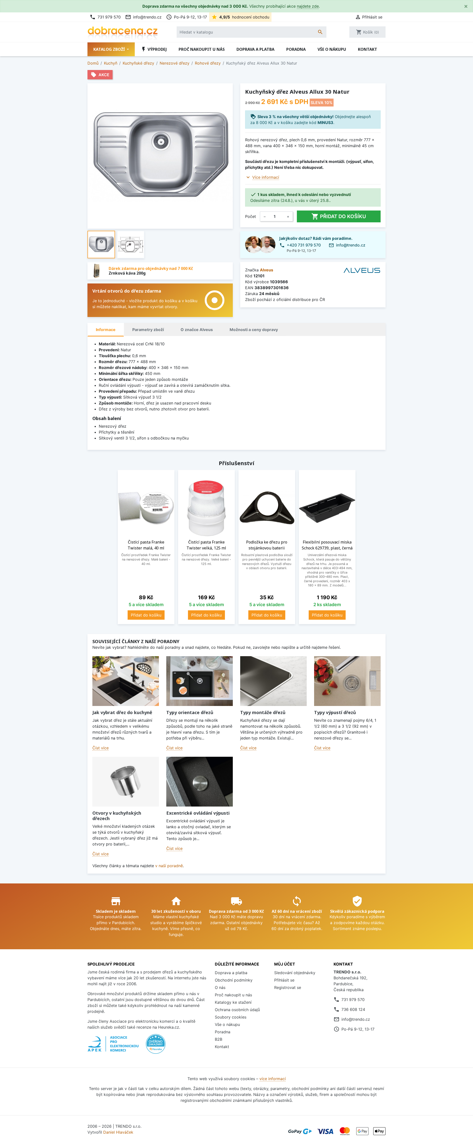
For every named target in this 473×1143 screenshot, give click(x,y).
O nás (220, 987)
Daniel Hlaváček (118, 1132)
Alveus (266, 269)
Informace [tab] (106, 329)
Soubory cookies (230, 1017)
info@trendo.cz (143, 17)
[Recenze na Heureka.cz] (156, 1046)
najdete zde (308, 6)
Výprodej (154, 49)
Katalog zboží (109, 49)
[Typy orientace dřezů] (199, 681)
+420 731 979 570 (304, 245)
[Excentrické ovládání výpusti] (199, 782)
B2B (218, 1039)
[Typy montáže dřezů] (273, 681)
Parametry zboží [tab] (148, 329)
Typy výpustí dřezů (335, 712)
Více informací (265, 177)
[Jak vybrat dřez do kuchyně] (125, 681)
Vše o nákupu (332, 49)
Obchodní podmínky (234, 980)
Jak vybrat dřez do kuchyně (122, 712)
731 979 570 (105, 17)
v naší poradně (169, 865)
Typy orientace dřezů (189, 712)
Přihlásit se (284, 980)
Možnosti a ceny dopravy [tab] (254, 329)
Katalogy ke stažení (233, 1002)
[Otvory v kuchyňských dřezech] (125, 782)
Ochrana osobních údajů (237, 1009)
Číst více (100, 747)
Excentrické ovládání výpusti (198, 813)
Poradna (296, 49)
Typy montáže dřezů (263, 712)
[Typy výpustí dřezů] (347, 681)
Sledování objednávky (294, 972)
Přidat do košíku (338, 216)
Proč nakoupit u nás (202, 49)
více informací (272, 1078)
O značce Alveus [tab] (197, 329)
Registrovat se (287, 987)
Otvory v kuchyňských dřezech (116, 815)
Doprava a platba (255, 49)
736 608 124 (353, 1009)
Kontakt (367, 49)
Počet (250, 216)
